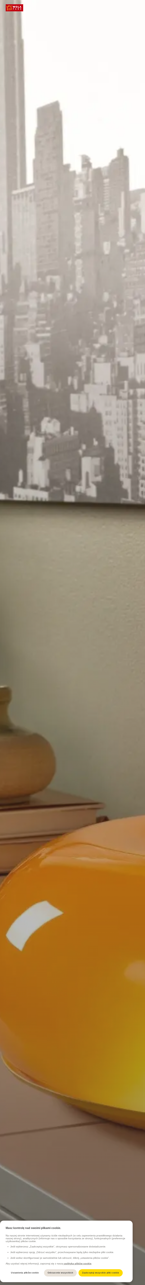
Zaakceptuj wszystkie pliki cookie (100, 1273)
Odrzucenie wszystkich (60, 1273)
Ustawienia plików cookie (25, 1273)
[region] (66, 1251)
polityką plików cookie (77, 1263)
